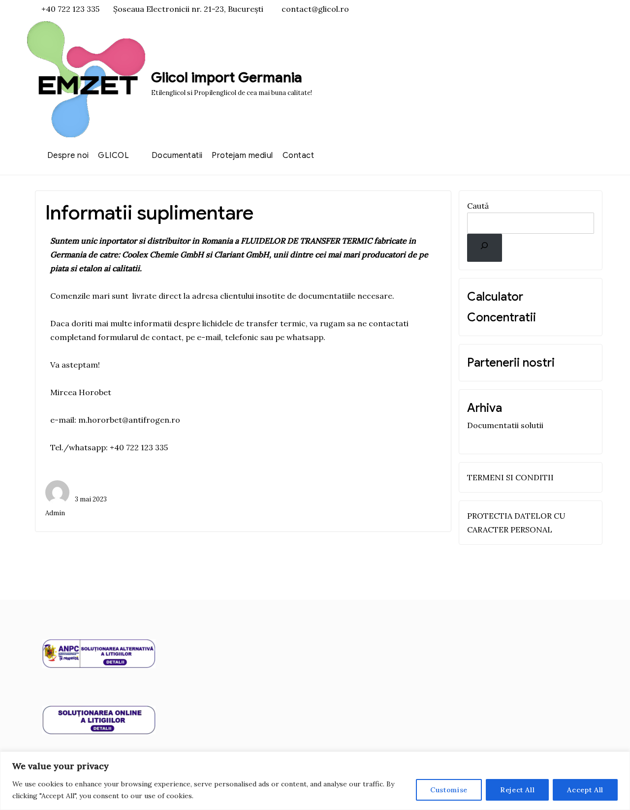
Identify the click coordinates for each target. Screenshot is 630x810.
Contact (299, 155)
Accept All (585, 789)
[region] (315, 780)
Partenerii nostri (511, 362)
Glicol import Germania (226, 77)
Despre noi (68, 155)
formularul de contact (140, 337)
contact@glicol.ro (315, 9)
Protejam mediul (242, 155)
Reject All (517, 789)
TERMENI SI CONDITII (510, 477)
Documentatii (177, 155)
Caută (478, 206)
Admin (55, 513)
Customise (449, 789)
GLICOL (113, 155)
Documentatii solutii (505, 425)
